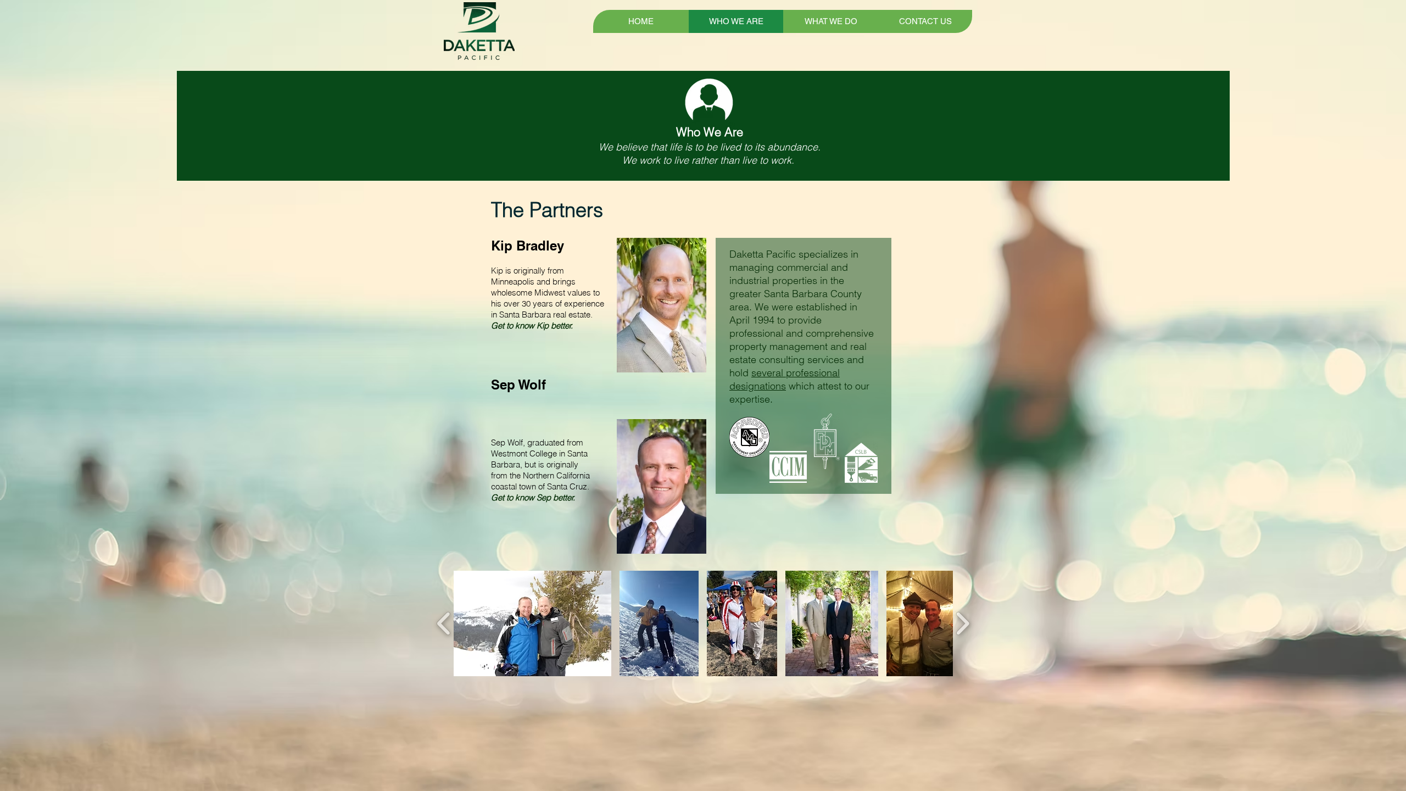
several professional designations (784, 379)
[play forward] (962, 623)
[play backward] (444, 623)
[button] (532, 623)
